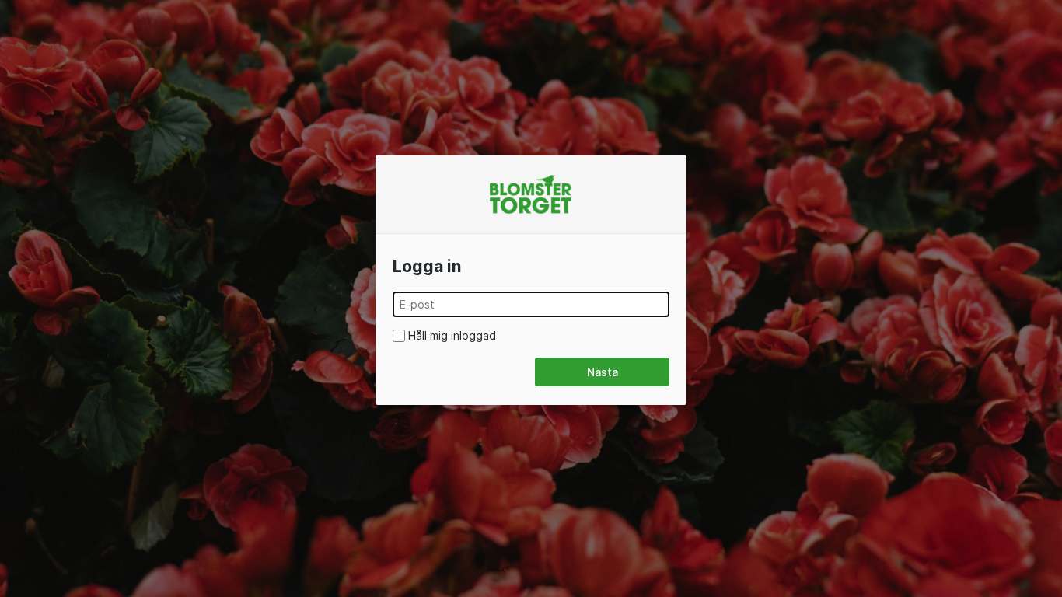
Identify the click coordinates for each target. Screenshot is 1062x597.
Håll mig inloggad (452, 335)
